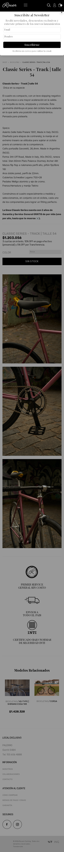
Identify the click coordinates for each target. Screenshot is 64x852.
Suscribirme (32, 44)
